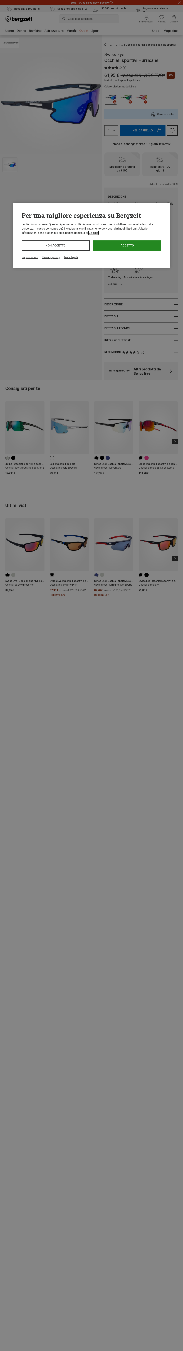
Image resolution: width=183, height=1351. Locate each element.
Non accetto (56, 245)
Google (93, 233)
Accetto (127, 245)
